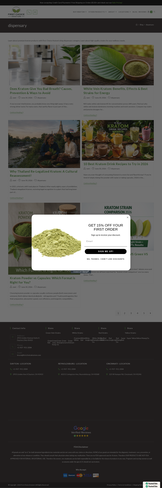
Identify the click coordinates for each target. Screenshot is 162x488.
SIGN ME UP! (105, 251)
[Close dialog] (127, 217)
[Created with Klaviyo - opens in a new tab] (81, 271)
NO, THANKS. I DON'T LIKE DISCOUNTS (105, 259)
